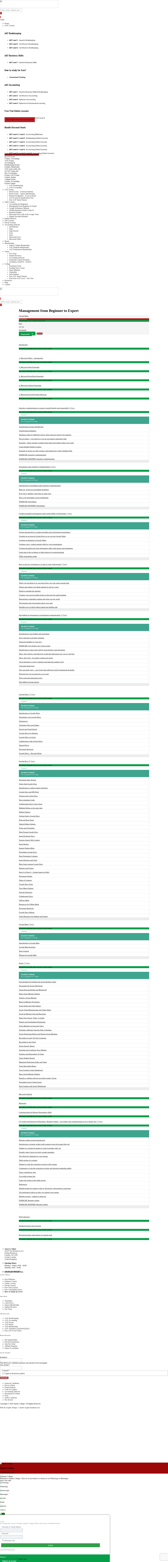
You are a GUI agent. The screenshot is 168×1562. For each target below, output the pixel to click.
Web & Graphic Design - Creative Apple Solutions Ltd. (20, 1408)
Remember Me (9, 1540)
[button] (86, 26)
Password (5, 1533)
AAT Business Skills (14, 55)
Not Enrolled (23, 319)
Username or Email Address (11, 1527)
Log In (40, 333)
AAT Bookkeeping (13, 33)
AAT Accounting (12, 85)
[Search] (1, 13)
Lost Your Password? (7, 1550)
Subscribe (4, 1378)
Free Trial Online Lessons (17, 111)
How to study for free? (15, 70)
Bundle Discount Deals (15, 127)
